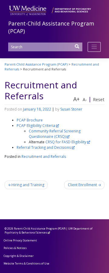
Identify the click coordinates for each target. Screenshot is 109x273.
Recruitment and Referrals (43, 156)
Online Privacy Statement (20, 240)
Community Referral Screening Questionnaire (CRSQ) (55, 133)
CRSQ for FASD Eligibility (65, 142)
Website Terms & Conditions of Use (26, 263)
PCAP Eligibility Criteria (36, 125)
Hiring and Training (28, 184)
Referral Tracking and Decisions (44, 147)
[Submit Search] (77, 48)
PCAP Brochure (30, 120)
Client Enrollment (82, 184)
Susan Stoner (71, 109)
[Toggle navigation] (94, 47)
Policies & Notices (15, 248)
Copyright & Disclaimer (19, 256)
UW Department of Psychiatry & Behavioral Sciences (48, 231)
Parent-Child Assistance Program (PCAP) (39, 228)
